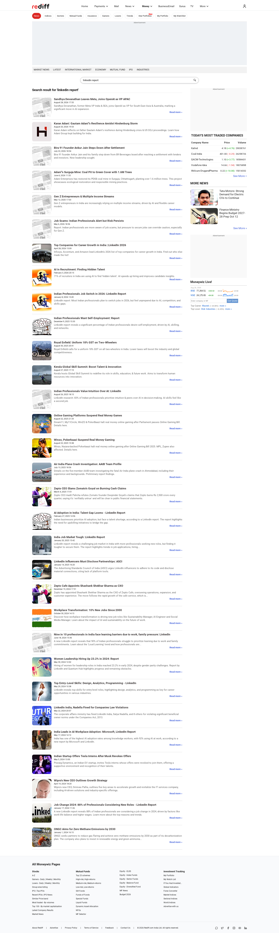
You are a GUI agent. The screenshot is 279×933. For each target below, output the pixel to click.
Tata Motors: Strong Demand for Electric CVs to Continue (231, 194)
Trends (130, 16)
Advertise (54, 928)
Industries (143, 69)
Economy (100, 69)
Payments (99, 6)
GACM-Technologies (202, 159)
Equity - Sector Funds (129, 879)
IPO (131, 69)
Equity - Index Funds (128, 875)
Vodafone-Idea (199, 165)
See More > (240, 176)
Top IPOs (40, 891)
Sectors (60, 16)
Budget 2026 (125, 894)
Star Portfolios (145, 16)
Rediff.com (149, 928)
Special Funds (82, 899)
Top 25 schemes (83, 875)
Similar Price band (40, 899)
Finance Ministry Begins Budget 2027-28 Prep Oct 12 (232, 213)
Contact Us (125, 928)
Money (145, 6)
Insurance (92, 16)
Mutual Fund (117, 69)
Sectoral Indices (170, 899)
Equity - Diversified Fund (130, 887)
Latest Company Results (42, 910)
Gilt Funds (80, 891)
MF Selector (81, 914)
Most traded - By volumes (43, 902)
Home (84, 6)
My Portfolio (162, 16)
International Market (78, 69)
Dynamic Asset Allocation (87, 906)
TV (191, 6)
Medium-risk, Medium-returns (88, 883)
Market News (41, 69)
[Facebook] (228, 928)
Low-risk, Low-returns (85, 887)
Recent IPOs (37, 895)
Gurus (182, 6)
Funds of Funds (83, 895)
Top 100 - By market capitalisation (47, 906)
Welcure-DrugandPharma (204, 170)
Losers (118, 16)
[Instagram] (234, 928)
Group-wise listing (40, 887)
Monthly (57, 879)
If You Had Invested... (173, 883)
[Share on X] (222, 928)
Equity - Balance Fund (129, 883)
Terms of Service (91, 928)
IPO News (48, 895)
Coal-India (196, 153)
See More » (240, 228)
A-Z (33, 875)
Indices (48, 16)
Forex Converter (170, 891)
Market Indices (170, 895)
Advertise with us (171, 906)
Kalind (194, 148)
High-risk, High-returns (85, 879)
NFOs (78, 910)
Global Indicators (171, 887)
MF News (124, 890)
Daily (42, 879)
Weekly (49, 879)
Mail (116, 6)
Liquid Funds (81, 902)
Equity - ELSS (125, 871)
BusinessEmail (166, 6)
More (203, 6)
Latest (57, 69)
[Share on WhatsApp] (216, 928)
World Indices (169, 902)
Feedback (109, 928)
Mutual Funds (76, 16)
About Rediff (37, 928)
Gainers (105, 16)
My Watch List (170, 879)
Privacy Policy (71, 928)
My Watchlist (180, 16)
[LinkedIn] (245, 928)
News (128, 6)
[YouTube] (239, 928)
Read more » (176, 112)
